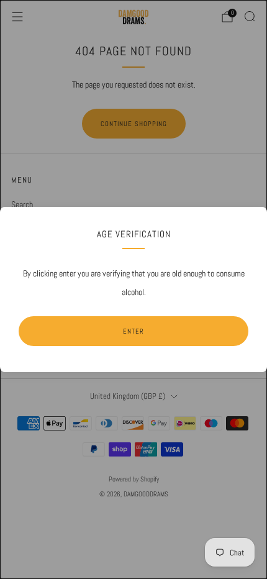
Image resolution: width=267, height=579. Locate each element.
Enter (133, 331)
